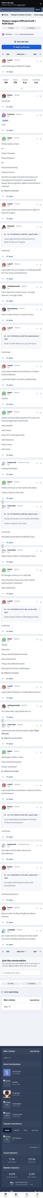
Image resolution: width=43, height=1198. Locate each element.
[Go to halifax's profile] (7, 1083)
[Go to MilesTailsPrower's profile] (12, 1183)
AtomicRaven (12, 309)
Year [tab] (25, 1130)
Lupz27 (10, 60)
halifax (15, 1082)
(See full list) (34, 1000)
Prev (7, 54)
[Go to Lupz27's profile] (4, 61)
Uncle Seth (11, 506)
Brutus (9, 95)
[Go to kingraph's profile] (4, 227)
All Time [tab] (35, 1130)
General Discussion (27, 34)
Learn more (4, 4)
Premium (9, 34)
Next (35, 54)
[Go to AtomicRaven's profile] (4, 309)
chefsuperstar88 (13, 286)
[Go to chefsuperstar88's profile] (4, 287)
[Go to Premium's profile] (3, 34)
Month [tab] (16, 1130)
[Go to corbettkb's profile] (4, 931)
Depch (9, 138)
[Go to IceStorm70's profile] (4, 463)
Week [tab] (7, 1130)
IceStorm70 (11, 463)
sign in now (13, 966)
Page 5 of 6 (20, 54)
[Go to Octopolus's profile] (7, 1139)
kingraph (10, 226)
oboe (6, 1007)
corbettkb (11, 930)
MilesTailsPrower (21, 1182)
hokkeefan (16, 1103)
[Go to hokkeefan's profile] (7, 1104)
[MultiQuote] (3, 72)
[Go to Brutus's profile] (4, 96)
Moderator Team (24, 462)
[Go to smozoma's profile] (7, 1072)
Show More (34, 1147)
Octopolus (16, 1138)
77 (9, 1007)
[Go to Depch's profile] (4, 139)
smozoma (16, 1071)
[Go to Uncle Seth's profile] (4, 507)
